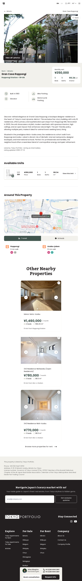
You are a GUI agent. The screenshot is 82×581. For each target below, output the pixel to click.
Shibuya (26, 540)
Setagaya (26, 561)
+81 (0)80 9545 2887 (52, 569)
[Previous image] (26, 298)
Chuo (25, 553)
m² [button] (70, 3)
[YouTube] (75, 521)
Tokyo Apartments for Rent (12, 537)
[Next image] (56, 298)
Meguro (25, 544)
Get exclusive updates (66, 499)
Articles (8, 548)
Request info (50, 577)
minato (9, 11)
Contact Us (62, 540)
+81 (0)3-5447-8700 (17, 466)
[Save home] (58, 282)
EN (58, 3)
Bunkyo (25, 565)
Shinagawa (27, 557)
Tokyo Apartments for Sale (12, 543)
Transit (24, 238)
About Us (61, 536)
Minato (25, 536)
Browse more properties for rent (39, 446)
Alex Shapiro (33, 570)
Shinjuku (26, 548)
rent (4, 71)
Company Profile (64, 544)
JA (62, 3)
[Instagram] (71, 521)
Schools (61, 238)
